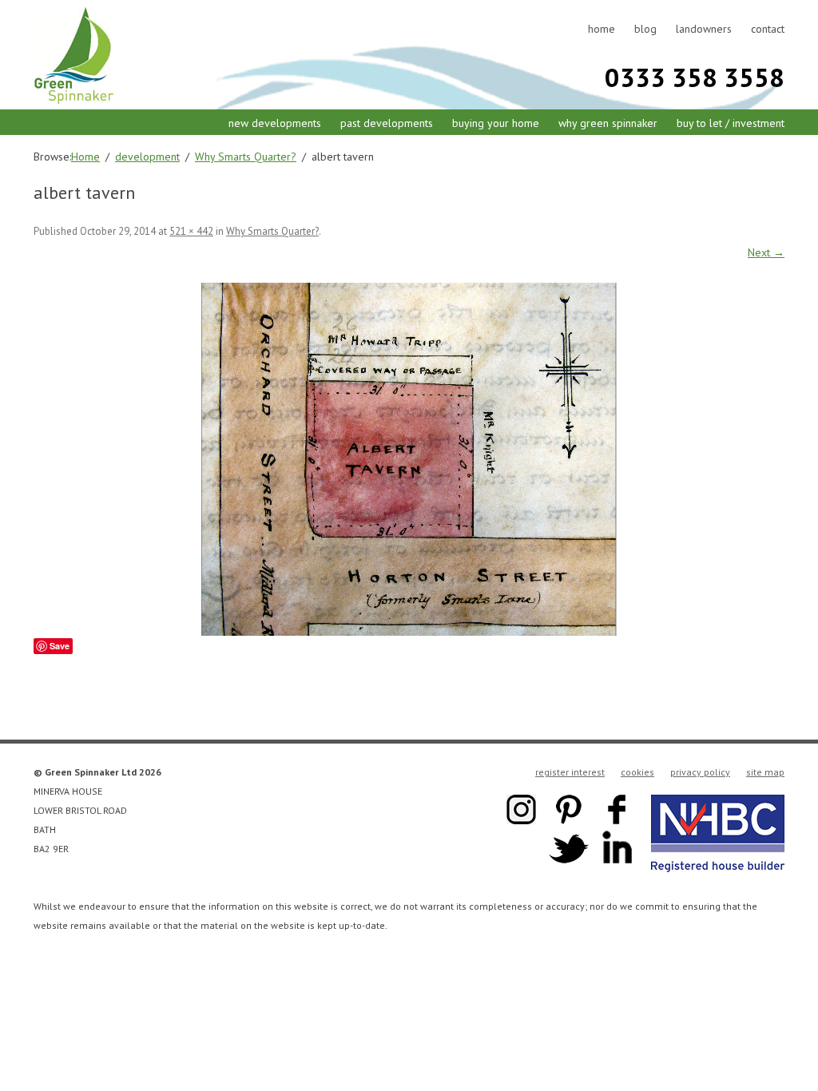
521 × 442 (191, 231)
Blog (645, 29)
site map (765, 772)
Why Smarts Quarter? (272, 231)
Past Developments (386, 123)
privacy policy (700, 772)
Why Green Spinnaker (607, 123)
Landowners (704, 29)
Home (601, 29)
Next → (766, 252)
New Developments (274, 123)
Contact (767, 29)
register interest (570, 772)
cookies (637, 772)
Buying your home (495, 123)
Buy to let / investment (730, 123)
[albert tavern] (409, 459)
